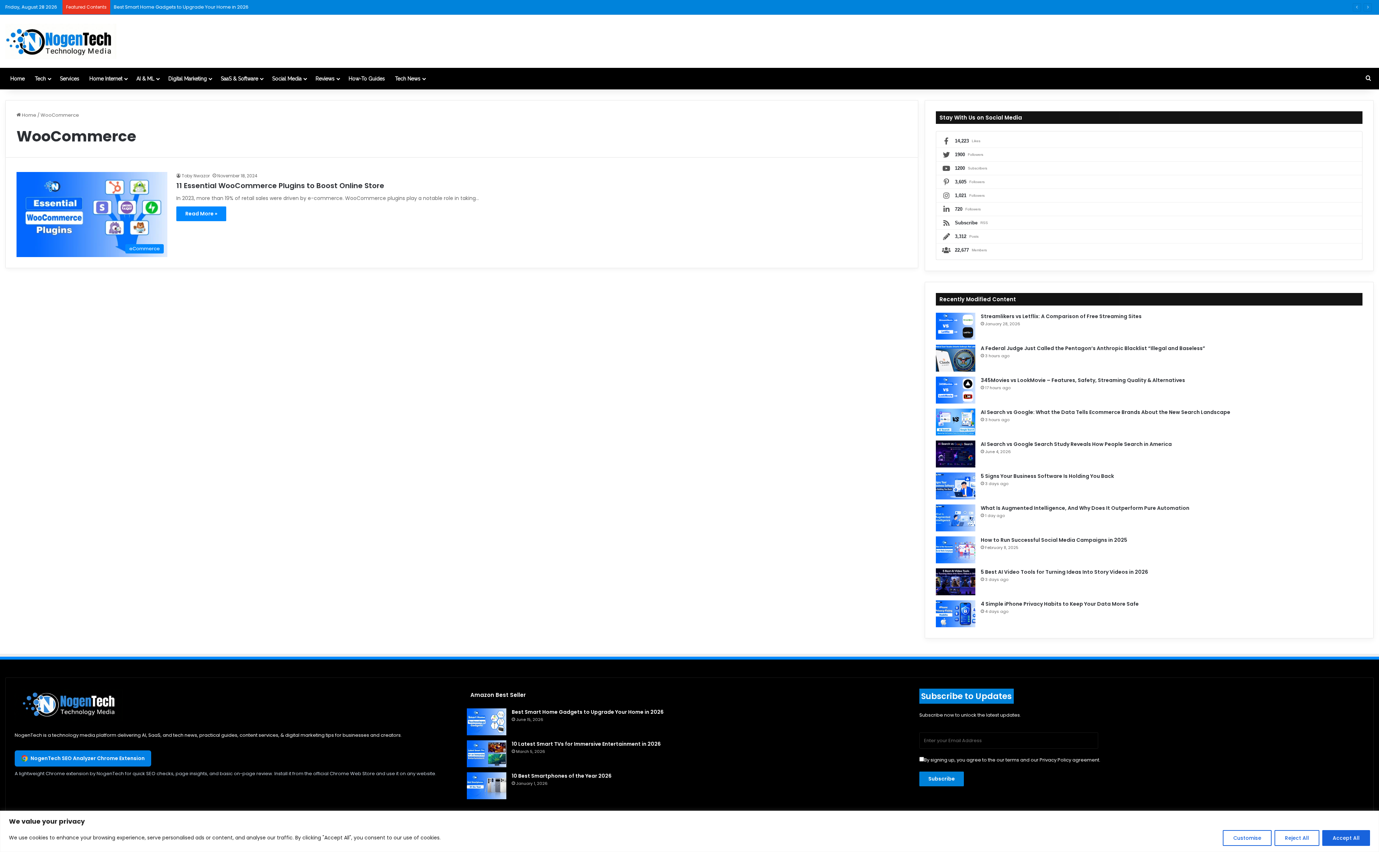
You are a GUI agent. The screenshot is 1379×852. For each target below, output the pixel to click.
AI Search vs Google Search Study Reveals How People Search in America (1076, 444)
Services (69, 79)
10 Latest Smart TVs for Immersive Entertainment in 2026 (586, 744)
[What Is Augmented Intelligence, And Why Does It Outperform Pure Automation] (955, 517)
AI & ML (145, 79)
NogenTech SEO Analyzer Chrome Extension (88, 758)
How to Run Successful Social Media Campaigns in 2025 (1054, 540)
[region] (689, 831)
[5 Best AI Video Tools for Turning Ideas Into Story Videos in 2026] (955, 581)
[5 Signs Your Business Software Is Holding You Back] (955, 485)
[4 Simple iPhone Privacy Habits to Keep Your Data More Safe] (955, 613)
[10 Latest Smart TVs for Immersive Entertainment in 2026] (486, 753)
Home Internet (105, 79)
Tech (40, 79)
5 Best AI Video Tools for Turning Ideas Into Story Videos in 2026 (1064, 572)
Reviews (325, 79)
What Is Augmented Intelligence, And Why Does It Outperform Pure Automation (1085, 508)
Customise (1247, 838)
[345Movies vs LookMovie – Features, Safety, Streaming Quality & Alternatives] (955, 390)
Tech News (408, 79)
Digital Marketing (187, 79)
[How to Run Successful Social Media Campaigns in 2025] (955, 549)
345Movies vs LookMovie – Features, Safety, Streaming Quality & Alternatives (1083, 380)
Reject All (1297, 838)
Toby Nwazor (196, 176)
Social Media (287, 79)
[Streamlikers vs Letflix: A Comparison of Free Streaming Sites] (955, 326)
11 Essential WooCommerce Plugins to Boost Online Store (280, 186)
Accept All (1346, 838)
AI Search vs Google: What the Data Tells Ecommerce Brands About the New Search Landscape (1105, 412)
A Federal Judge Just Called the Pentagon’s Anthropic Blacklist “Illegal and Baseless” (1093, 348)
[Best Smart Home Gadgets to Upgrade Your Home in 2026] (486, 721)
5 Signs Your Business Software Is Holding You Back (1047, 476)
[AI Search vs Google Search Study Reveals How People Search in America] (955, 454)
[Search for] (1368, 78)
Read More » (201, 213)
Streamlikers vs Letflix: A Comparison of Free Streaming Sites (1061, 316)
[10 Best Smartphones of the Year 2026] (486, 785)
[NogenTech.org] (60, 41)
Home (17, 79)
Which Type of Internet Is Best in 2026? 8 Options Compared (183, 7)
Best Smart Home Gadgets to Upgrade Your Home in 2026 (588, 712)
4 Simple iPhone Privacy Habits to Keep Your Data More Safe (1060, 603)
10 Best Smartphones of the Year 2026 (562, 775)
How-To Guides (367, 79)
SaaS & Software (239, 79)
